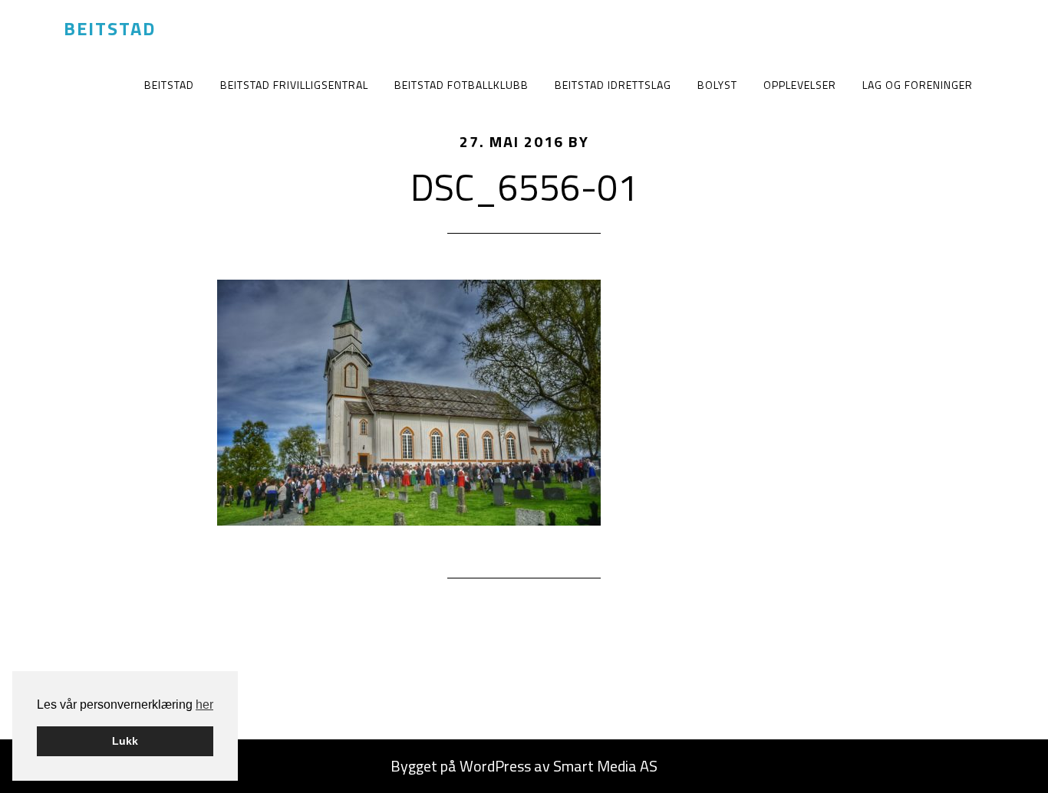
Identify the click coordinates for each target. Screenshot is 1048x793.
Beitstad (110, 28)
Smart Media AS (605, 766)
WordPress (495, 766)
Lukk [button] (125, 741)
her (204, 704)
